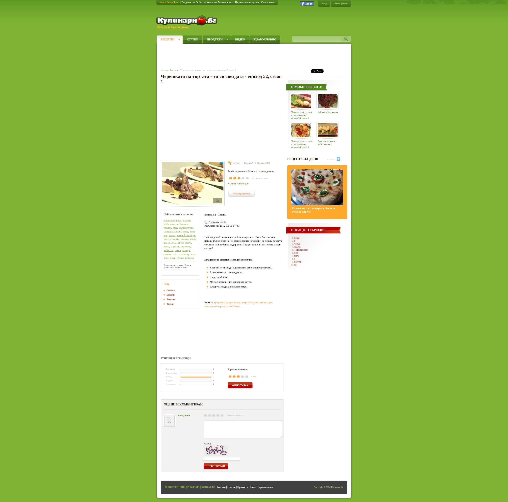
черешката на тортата (214, 306)
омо (296, 252)
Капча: (208, 443)
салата (178, 250)
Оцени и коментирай (238, 183)
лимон (167, 242)
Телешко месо (301, 249)
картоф (297, 261)
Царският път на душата (247, 2)
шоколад (189, 258)
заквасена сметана (172, 231)
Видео (240, 39)
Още (166, 284)
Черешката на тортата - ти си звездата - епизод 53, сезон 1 (301, 144)
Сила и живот (268, 2)
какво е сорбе (265, 302)
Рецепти (167, 39)
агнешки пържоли (172, 220)
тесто (193, 254)
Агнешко (170, 299)
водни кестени (186, 227)
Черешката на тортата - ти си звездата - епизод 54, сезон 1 (301, 115)
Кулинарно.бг (187, 22)
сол (174, 254)
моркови (175, 246)
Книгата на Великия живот (220, 2)
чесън (297, 243)
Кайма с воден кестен (328, 112)
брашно (167, 227)
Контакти (208, 487)
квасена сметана (171, 239)
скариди (186, 250)
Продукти (215, 39)
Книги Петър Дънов (170, 2)
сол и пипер (183, 254)
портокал (185, 246)
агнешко (187, 220)
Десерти (170, 294)
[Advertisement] (233, 55)
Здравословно (264, 39)
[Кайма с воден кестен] (328, 101)
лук (173, 242)
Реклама (193, 487)
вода (175, 227)
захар (185, 231)
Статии (192, 39)
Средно (236, 163)
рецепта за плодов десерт (227, 302)
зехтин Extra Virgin (186, 235)
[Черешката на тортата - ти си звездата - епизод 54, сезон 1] (301, 101)
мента (166, 246)
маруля (180, 242)
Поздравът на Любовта (193, 2)
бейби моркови (171, 224)
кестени (185, 239)
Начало (164, 70)
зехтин (172, 235)
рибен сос (168, 250)
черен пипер (169, 258)
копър (193, 239)
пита (296, 255)
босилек (184, 224)
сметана (167, 254)
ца (295, 264)
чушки (180, 258)
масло (188, 242)
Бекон (297, 238)
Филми (169, 304)
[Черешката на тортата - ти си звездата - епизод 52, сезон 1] (192, 183)
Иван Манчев (233, 306)
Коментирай (240, 385)
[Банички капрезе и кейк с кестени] (328, 130)
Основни (170, 290)
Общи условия (175, 487)
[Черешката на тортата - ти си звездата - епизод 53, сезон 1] (301, 130)
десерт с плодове (249, 302)
